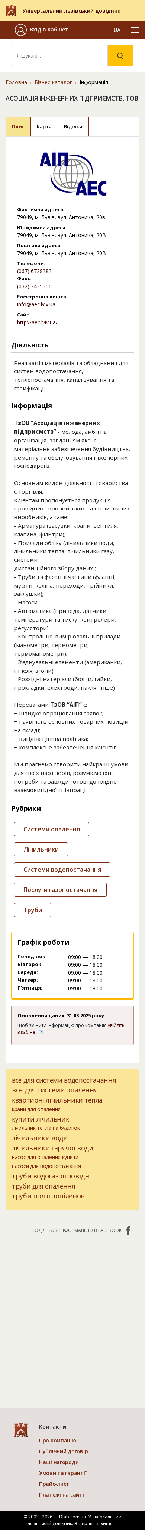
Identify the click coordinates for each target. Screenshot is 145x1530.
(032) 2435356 (34, 286)
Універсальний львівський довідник (71, 10)
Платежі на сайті (61, 1494)
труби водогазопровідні (51, 1175)
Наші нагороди (58, 1462)
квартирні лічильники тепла (57, 1099)
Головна (16, 82)
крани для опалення (36, 1109)
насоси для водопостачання (46, 1165)
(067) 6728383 (34, 271)
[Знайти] (120, 55)
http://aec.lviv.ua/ (37, 322)
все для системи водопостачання (64, 1080)
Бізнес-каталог (53, 82)
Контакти (52, 1426)
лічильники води (40, 1137)
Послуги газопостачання (60, 890)
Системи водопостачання (62, 869)
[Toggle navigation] (134, 30)
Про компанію (57, 1440)
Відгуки (73, 126)
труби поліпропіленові (49, 1195)
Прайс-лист (54, 1483)
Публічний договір (63, 1451)
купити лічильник (40, 1118)
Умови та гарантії (62, 1473)
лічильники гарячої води (52, 1147)
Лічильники (41, 849)
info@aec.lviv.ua (36, 304)
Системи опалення (51, 829)
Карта (44, 126)
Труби (32, 910)
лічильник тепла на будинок (46, 1127)
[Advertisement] (72, 1317)
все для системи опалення (54, 1089)
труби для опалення (43, 1185)
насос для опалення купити (45, 1156)
